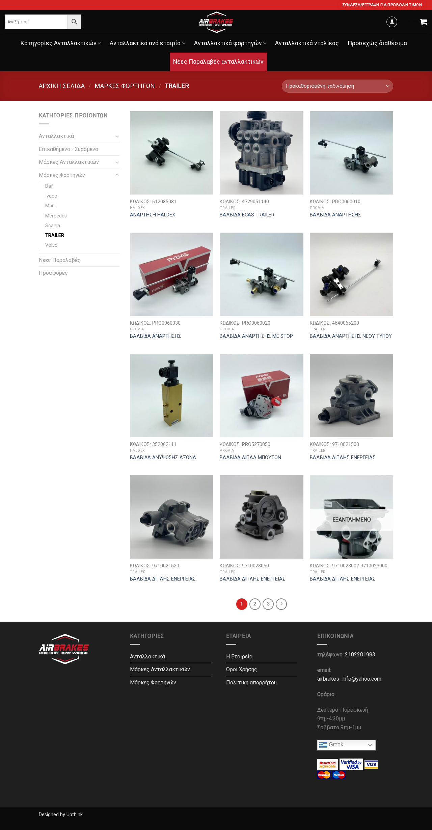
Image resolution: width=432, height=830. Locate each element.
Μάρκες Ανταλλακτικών (69, 162)
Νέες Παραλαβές (60, 260)
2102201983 (360, 654)
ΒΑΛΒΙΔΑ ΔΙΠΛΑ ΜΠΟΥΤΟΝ (250, 458)
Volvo (51, 245)
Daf (49, 186)
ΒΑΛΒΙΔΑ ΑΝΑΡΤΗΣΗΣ (335, 215)
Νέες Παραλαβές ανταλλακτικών (218, 61)
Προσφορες (53, 273)
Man (50, 206)
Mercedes (56, 216)
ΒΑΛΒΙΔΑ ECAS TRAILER (247, 215)
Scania (52, 226)
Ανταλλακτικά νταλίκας (307, 43)
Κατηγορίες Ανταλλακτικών (59, 43)
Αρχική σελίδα (62, 85)
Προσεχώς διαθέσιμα (377, 43)
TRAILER (54, 235)
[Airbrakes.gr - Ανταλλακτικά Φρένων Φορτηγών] (216, 22)
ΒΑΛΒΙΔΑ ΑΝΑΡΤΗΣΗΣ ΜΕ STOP (256, 336)
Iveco (51, 196)
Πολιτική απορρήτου (251, 682)
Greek (335, 744)
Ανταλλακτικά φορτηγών (228, 43)
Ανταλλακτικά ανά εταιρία (145, 43)
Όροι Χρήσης (241, 669)
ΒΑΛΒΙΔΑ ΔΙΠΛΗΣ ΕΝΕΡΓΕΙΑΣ (343, 458)
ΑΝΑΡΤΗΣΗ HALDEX (152, 215)
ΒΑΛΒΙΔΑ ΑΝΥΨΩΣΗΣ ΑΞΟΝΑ (163, 458)
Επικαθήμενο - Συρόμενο (68, 149)
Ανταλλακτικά (56, 136)
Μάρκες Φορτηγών (124, 85)
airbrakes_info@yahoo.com (349, 679)
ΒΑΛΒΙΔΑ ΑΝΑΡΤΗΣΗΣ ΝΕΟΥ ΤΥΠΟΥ (351, 336)
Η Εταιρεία (239, 656)
